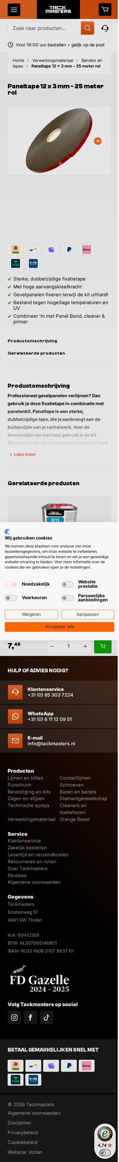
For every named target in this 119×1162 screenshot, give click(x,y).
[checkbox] (11, 584)
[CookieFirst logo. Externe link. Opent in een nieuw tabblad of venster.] (7, 531)
